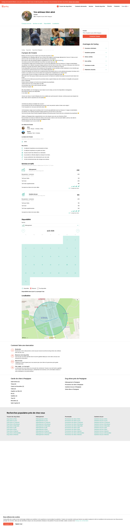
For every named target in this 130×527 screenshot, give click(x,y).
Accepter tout (8, 524)
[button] (95, 48)
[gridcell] (67, 240)
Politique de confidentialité (81, 520)
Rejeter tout (18, 524)
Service (23, 222)
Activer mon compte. (74, 2)
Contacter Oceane (94, 36)
